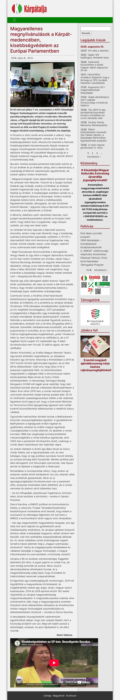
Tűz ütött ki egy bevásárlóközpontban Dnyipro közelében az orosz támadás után (93, 114)
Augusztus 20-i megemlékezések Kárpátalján (92, 90)
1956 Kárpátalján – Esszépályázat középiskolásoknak (91, 244)
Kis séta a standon (98, 50)
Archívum (71, 695)
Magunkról (59, 695)
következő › (94, 156)
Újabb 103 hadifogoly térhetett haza (94, 56)
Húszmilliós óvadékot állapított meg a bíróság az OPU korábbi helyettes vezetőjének (94, 78)
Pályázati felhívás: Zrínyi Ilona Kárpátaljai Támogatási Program (93, 261)
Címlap (47, 695)
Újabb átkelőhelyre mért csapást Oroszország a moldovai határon (94, 101)
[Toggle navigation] (14, 20)
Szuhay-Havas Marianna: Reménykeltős (93, 123)
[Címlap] (29, 8)
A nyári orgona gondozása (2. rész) (92, 146)
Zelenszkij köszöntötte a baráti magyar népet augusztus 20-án (94, 66)
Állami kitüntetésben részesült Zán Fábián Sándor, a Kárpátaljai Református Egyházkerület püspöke (93, 135)
